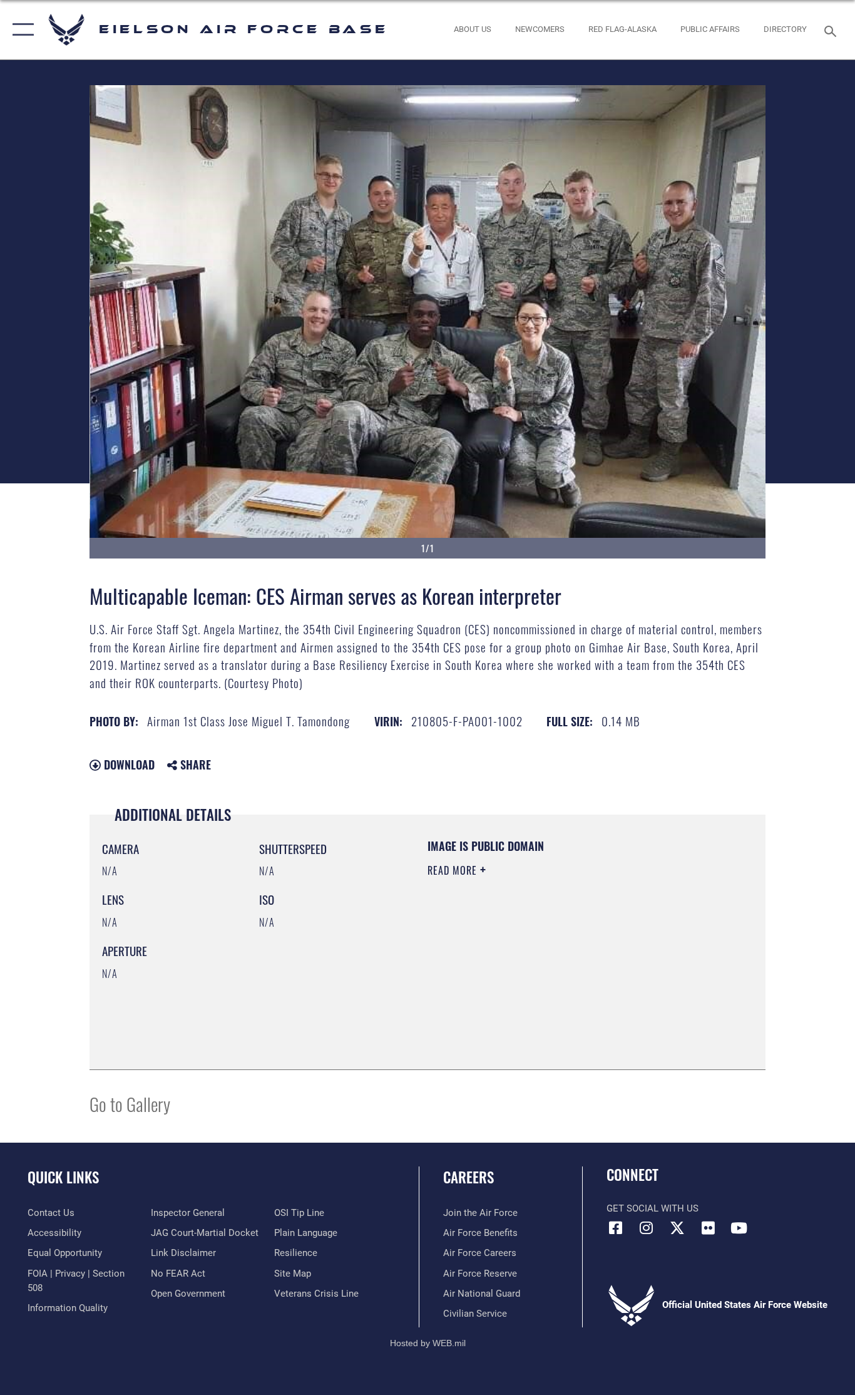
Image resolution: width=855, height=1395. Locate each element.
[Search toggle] (832, 30)
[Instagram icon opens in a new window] (646, 1227)
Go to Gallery (130, 1103)
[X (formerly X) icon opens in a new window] (677, 1227)
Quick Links (63, 1177)
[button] (20, 29)
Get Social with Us (653, 1208)
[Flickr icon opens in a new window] (708, 1227)
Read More (453, 870)
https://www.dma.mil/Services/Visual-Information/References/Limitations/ (574, 967)
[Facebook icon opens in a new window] (616, 1227)
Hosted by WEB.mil (428, 1343)
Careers (468, 1177)
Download (128, 764)
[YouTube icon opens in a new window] (738, 1227)
